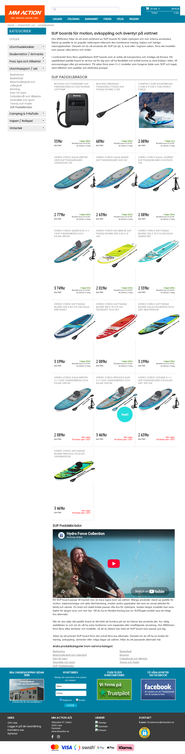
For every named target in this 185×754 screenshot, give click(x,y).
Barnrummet (91, 19)
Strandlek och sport (22, 100)
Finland (102, 730)
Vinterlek (15, 128)
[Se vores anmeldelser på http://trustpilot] (114, 689)
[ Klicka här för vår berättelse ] (26, 702)
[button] (144, 732)
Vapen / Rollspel (21, 121)
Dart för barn (18, 93)
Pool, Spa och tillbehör (25, 61)
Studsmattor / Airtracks (26, 54)
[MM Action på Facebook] (158, 689)
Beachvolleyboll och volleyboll (22, 83)
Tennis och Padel (21, 103)
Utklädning (73, 19)
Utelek (120, 19)
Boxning (15, 89)
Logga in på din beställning (24, 726)
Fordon (107, 19)
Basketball (16, 78)
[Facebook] (52, 737)
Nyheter (13, 733)
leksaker (57, 19)
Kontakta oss (16, 730)
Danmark (103, 726)
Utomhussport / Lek (23, 69)
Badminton (17, 74)
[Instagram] (58, 737)
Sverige (102, 722)
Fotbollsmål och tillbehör (25, 96)
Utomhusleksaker (21, 47)
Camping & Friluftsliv (23, 114)
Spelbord (134, 19)
